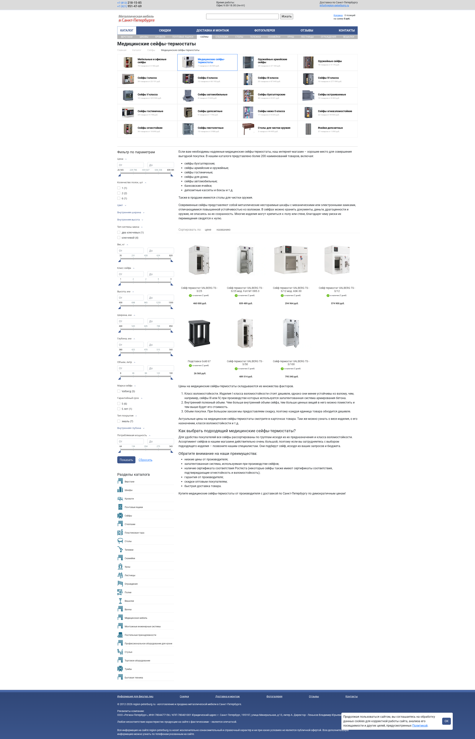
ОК (446, 721)
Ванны (128, 609)
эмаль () (127, 421)
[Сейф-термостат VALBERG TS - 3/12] (337, 260)
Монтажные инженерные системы (143, 626)
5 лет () (127, 409)
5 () (124, 403)
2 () (124, 193)
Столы (239, 37)
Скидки (165, 30)
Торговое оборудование (137, 660)
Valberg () (128, 391)
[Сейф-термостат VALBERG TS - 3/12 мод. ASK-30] (291, 260)
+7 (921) (129, 6)
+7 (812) (129, 2)
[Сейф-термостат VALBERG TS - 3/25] (199, 260)
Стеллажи (222, 37)
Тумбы (128, 669)
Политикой (420, 725)
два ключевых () (133, 232)
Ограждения (328, 37)
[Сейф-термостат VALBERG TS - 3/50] (245, 333)
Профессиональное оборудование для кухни (148, 643)
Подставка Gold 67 (199, 361)
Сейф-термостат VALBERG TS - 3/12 (337, 289)
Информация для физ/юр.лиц (135, 696)
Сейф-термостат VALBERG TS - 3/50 (245, 363)
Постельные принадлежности (140, 635)
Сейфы (204, 37)
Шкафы (144, 37)
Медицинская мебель (136, 618)
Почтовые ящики (182, 37)
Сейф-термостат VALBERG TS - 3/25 (199, 289)
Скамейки (274, 37)
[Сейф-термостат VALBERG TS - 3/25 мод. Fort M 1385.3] (245, 260)
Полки (128, 592)
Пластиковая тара (134, 533)
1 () (124, 188)
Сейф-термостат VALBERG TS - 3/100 (291, 363)
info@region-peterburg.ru (334, 5)
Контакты (347, 30)
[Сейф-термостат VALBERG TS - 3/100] (291, 333)
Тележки (255, 37)
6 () (124, 198)
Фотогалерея (264, 30)
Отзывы (307, 30)
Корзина (338, 15)
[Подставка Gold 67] (199, 333)
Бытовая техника (134, 677)
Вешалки (348, 37)
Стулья (128, 652)
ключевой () (130, 237)
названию (223, 229)
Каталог (126, 30)
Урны (290, 37)
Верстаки (126, 37)
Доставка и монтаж (212, 30)
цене (208, 229)
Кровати (160, 37)
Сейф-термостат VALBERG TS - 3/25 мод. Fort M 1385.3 (245, 289)
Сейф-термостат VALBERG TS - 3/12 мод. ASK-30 (291, 289)
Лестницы (307, 37)
